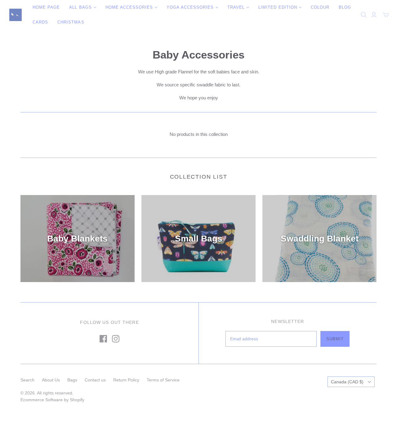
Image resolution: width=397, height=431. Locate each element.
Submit (335, 339)
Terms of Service (163, 379)
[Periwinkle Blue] (15, 15)
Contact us (95, 379)
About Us (51, 379)
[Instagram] (115, 338)
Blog (345, 7)
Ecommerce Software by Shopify (52, 399)
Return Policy (126, 379)
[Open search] (364, 15)
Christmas (70, 22)
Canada (347, 381)
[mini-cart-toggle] (386, 14)
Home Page (46, 7)
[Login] (374, 14)
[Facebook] (103, 338)
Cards (40, 22)
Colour (320, 7)
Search (27, 379)
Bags (72, 379)
